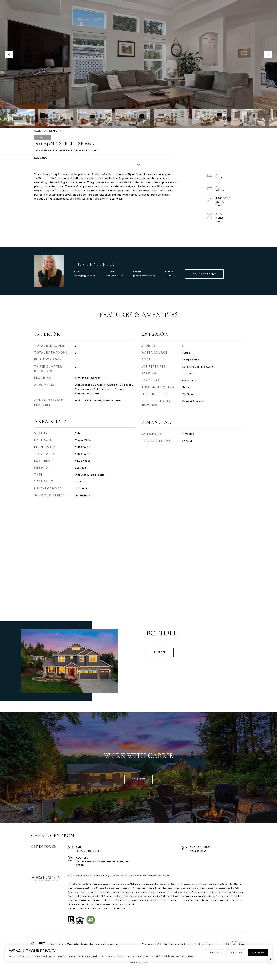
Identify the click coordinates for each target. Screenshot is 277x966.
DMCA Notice (201, 944)
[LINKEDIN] (242, 944)
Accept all (258, 953)
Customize (236, 953)
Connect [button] (138, 779)
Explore (160, 652)
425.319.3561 (198, 850)
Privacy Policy (179, 944)
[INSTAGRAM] (225, 944)
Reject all (215, 953)
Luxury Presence (106, 944)
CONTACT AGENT (204, 274)
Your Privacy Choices (138, 962)
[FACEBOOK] (234, 944)
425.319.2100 (114, 275)
